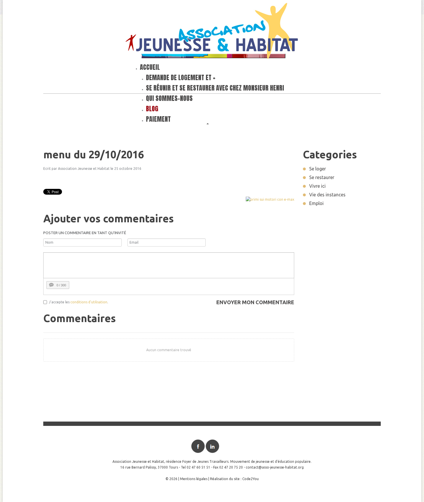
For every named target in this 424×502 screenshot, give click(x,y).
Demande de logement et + (180, 77)
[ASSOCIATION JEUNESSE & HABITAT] (212, 32)
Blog (152, 108)
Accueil (150, 67)
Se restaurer (321, 177)
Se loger (317, 168)
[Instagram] (227, 446)
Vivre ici (317, 186)
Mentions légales (193, 479)
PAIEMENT (158, 119)
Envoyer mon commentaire (255, 302)
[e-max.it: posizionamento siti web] (270, 199)
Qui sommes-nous (169, 98)
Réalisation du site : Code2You (234, 479)
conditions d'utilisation (88, 302)
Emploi (316, 203)
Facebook (198, 446)
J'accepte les (59, 302)
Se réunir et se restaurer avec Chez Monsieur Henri (215, 88)
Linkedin (212, 446)
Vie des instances (327, 194)
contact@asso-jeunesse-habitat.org (275, 467)
